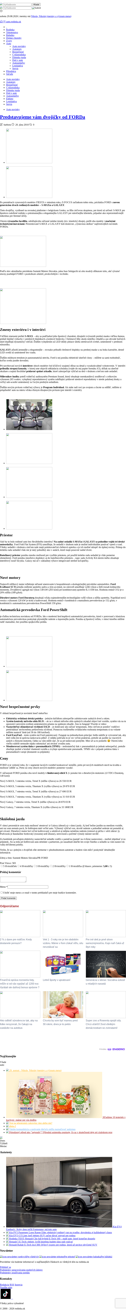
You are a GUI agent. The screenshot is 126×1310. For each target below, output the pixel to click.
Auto (8, 43)
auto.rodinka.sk (13, 21)
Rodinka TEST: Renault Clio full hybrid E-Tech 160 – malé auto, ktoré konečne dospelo (52, 1238)
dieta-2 (12, 1126)
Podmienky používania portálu (15, 1272)
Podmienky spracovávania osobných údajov (21, 1270)
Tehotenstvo (12, 32)
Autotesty (17, 49)
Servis (15, 68)
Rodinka (10, 29)
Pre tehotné (69, 1256)
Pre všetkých (32, 1256)
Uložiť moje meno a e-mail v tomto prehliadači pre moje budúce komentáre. (40, 892)
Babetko (10, 35)
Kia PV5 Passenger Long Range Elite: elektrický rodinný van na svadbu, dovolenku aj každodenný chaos (60, 1232)
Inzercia (18, 1284)
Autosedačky (18, 63)
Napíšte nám (6, 1287)
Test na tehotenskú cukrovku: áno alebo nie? (30, 1123)
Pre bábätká (106, 1256)
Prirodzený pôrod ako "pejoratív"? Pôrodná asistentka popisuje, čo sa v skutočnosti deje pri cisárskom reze (60, 1132)
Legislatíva (17, 65)
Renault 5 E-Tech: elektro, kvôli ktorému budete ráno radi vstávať (41, 1241)
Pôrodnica (11, 71)
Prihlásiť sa (5, 1267)
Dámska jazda (19, 57)
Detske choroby (14, 38)
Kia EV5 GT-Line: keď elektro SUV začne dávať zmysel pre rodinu (42, 1235)
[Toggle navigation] (1, 21)
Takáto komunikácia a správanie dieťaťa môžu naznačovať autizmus (42, 1129)
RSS (12, 1284)
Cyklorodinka (19, 54)
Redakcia (4, 1284)
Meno (4, 887)
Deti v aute (17, 60)
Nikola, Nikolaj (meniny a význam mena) (51, 16)
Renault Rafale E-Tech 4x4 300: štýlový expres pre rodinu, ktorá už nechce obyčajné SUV (53, 1244)
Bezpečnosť (18, 52)
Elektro (9, 98)
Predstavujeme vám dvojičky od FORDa (42, 117)
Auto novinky (19, 46)
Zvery (9, 40)
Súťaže (9, 74)
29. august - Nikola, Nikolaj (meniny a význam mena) (35, 1070)
